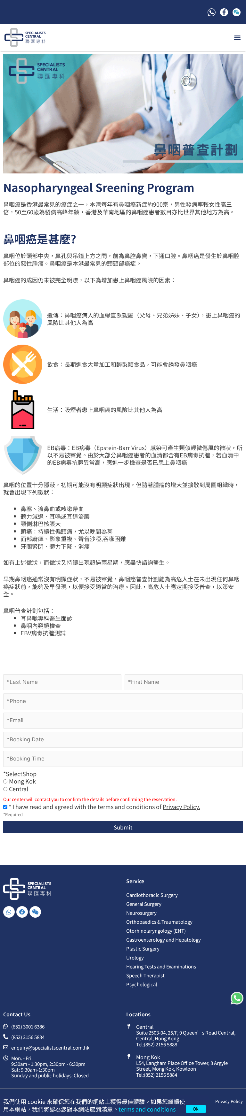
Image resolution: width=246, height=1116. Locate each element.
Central (18, 788)
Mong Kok (22, 781)
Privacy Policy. (181, 806)
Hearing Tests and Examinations (161, 966)
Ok (196, 1108)
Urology (135, 957)
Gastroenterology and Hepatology (163, 939)
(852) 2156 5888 (160, 1044)
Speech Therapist (145, 975)
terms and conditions (147, 1109)
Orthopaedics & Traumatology (159, 921)
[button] (237, 37)
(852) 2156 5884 (160, 1074)
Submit (123, 827)
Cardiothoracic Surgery (152, 894)
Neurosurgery (141, 912)
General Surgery (143, 903)
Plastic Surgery (143, 948)
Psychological (141, 984)
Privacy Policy (229, 1101)
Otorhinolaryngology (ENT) (156, 930)
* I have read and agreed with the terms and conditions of (103, 806)
